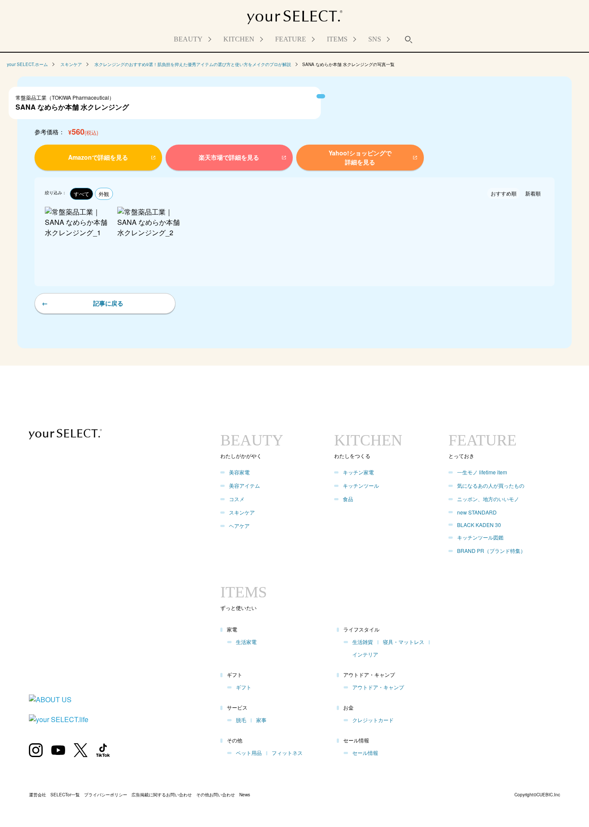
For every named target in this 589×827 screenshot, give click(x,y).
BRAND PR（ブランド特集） (491, 550)
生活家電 (246, 641)
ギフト (243, 687)
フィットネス (287, 752)
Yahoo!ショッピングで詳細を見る (366, 805)
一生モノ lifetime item (482, 472)
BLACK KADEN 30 (479, 524)
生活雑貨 (362, 641)
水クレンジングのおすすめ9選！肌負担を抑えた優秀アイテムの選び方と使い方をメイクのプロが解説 (192, 64)
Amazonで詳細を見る (79, 805)
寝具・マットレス (403, 641)
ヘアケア (239, 525)
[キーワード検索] (409, 39)
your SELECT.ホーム (27, 64)
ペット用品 (249, 752)
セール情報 (365, 752)
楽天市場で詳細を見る (222, 805)
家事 (261, 719)
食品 (348, 498)
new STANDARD (477, 512)
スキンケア (71, 64)
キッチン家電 (358, 472)
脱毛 (241, 719)
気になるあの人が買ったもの (490, 485)
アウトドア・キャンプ (378, 687)
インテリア (365, 654)
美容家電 (239, 472)
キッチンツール (361, 485)
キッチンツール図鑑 (480, 537)
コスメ (236, 498)
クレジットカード (373, 719)
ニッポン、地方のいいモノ (488, 498)
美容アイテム (244, 485)
